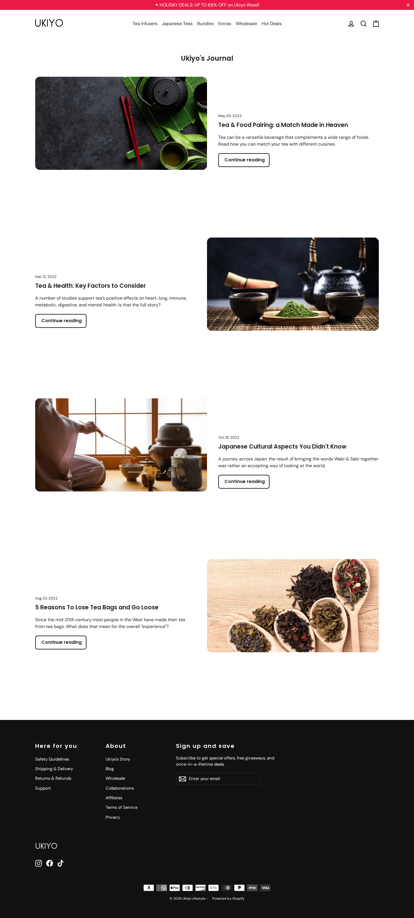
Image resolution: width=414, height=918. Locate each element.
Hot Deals (272, 24)
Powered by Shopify (228, 898)
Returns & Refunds (53, 778)
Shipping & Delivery (54, 769)
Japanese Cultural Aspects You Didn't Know (282, 447)
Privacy (113, 817)
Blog (110, 769)
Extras (224, 24)
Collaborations (120, 788)
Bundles (205, 24)
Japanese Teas (177, 24)
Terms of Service (121, 807)
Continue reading (244, 160)
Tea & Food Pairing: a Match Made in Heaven (283, 125)
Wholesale (246, 24)
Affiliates (114, 798)
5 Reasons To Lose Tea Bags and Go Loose (97, 607)
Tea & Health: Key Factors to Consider (90, 286)
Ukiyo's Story (118, 759)
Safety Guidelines (52, 759)
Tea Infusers (145, 24)
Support (43, 788)
